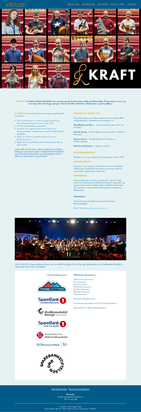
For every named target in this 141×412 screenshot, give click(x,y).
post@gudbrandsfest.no (97, 208)
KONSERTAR (88, 4)
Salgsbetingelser (59, 389)
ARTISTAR (102, 4)
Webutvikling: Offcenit (53, 408)
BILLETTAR (73, 4)
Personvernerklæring (79, 389)
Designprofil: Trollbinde (88, 408)
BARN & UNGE (117, 4)
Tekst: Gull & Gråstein (70, 408)
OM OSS (132, 4)
